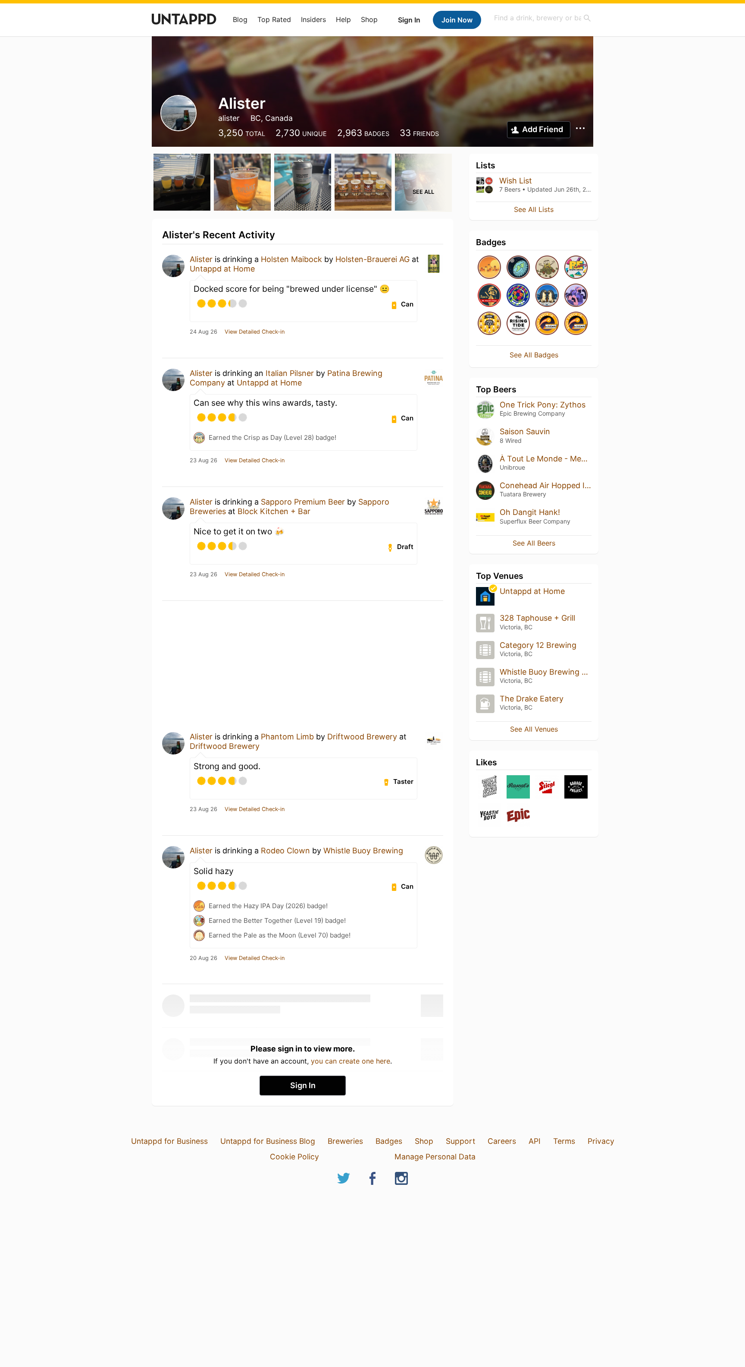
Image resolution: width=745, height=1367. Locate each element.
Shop (369, 19)
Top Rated (274, 19)
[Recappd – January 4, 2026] (576, 324)
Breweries (345, 1141)
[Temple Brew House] (489, 787)
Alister (201, 259)
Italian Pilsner (290, 373)
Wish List (515, 180)
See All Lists (534, 209)
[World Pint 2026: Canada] (518, 296)
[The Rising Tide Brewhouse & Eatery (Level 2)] (518, 324)
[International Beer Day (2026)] (518, 268)
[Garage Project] (576, 787)
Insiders (313, 19)
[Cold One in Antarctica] (547, 296)
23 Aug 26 (203, 461)
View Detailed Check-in (255, 332)
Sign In (409, 20)
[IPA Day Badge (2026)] (547, 268)
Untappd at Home (222, 268)
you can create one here (350, 1061)
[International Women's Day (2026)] (576, 296)
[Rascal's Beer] (518, 787)
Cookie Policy (294, 1156)
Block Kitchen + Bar (274, 511)
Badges (389, 1141)
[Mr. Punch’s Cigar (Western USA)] (489, 296)
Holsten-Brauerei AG (372, 259)
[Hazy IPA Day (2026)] (489, 268)
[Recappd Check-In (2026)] (576, 268)
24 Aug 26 (203, 332)
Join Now (457, 20)
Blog (240, 19)
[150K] (489, 324)
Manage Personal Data (435, 1156)
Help (343, 19)
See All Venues (534, 729)
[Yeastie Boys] (489, 816)
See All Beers (534, 543)
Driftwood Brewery (362, 736)
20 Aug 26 (203, 958)
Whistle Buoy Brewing (363, 850)
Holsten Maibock (291, 259)
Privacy (601, 1141)
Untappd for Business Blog (267, 1141)
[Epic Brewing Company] (518, 816)
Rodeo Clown (285, 850)
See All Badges (534, 354)
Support (460, 1141)
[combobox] (543, 17)
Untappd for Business (169, 1141)
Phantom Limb (287, 736)
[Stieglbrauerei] (547, 787)
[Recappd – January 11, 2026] (547, 324)
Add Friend (542, 129)
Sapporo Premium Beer (303, 501)
